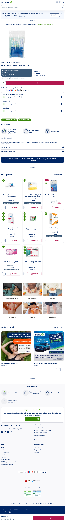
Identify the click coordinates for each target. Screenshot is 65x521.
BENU (2, 447)
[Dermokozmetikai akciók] (16, 346)
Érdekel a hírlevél (31, 419)
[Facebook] (2, 432)
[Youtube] (8, 432)
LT (21, 503)
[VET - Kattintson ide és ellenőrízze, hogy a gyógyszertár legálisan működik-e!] (37, 493)
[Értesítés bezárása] (62, 13)
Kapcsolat (36, 447)
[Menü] (2, 2)
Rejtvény (3, 454)
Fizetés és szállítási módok (41, 428)
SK (34, 503)
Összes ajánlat (58, 327)
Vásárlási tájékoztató (39, 435)
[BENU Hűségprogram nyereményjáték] (49, 346)
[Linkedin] (5, 432)
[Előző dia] (58, 369)
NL (29, 503)
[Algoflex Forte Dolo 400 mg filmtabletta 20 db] (32, 218)
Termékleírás (5, 147)
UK (46, 503)
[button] (4, 207)
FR (53, 503)
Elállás (35, 440)
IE (43, 503)
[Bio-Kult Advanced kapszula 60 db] (54, 218)
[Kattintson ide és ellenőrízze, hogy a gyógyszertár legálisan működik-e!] (28, 493)
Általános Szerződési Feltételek (42, 430)
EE (19, 503)
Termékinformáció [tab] (6, 138)
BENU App (36, 452)
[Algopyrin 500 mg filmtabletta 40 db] (32, 252)
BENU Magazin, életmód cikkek (9, 462)
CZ (17, 503)
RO (36, 503)
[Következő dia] (62, 369)
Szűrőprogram (5, 452)
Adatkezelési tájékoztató (40, 432)
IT (38, 503)
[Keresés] (62, 7)
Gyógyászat (7, 24)
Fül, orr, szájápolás (16, 24)
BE (41, 503)
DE (51, 503)
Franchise (3, 457)
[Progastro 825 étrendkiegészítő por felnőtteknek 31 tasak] (32, 185)
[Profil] (63, 2)
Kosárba (33, 83)
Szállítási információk (8, 151)
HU (26, 503)
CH (14, 503)
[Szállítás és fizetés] (21, 472)
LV (24, 503)
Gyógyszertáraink (38, 450)
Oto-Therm (8, 62)
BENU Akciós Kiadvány (7, 464)
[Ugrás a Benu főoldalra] (8, 2)
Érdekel (53, 15)
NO (48, 503)
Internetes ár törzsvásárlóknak (10, 70)
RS (31, 503)
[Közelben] (57, 2)
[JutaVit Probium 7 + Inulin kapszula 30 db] (11, 252)
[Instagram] (11, 432)
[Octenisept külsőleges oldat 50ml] (11, 218)
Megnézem (4, 365)
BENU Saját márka (5, 459)
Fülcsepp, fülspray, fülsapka (29, 24)
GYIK (35, 437)
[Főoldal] (2, 24)
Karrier (3, 450)
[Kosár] (60, 2)
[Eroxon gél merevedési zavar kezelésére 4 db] (11, 185)
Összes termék (58, 174)
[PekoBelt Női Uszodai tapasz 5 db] (54, 185)
